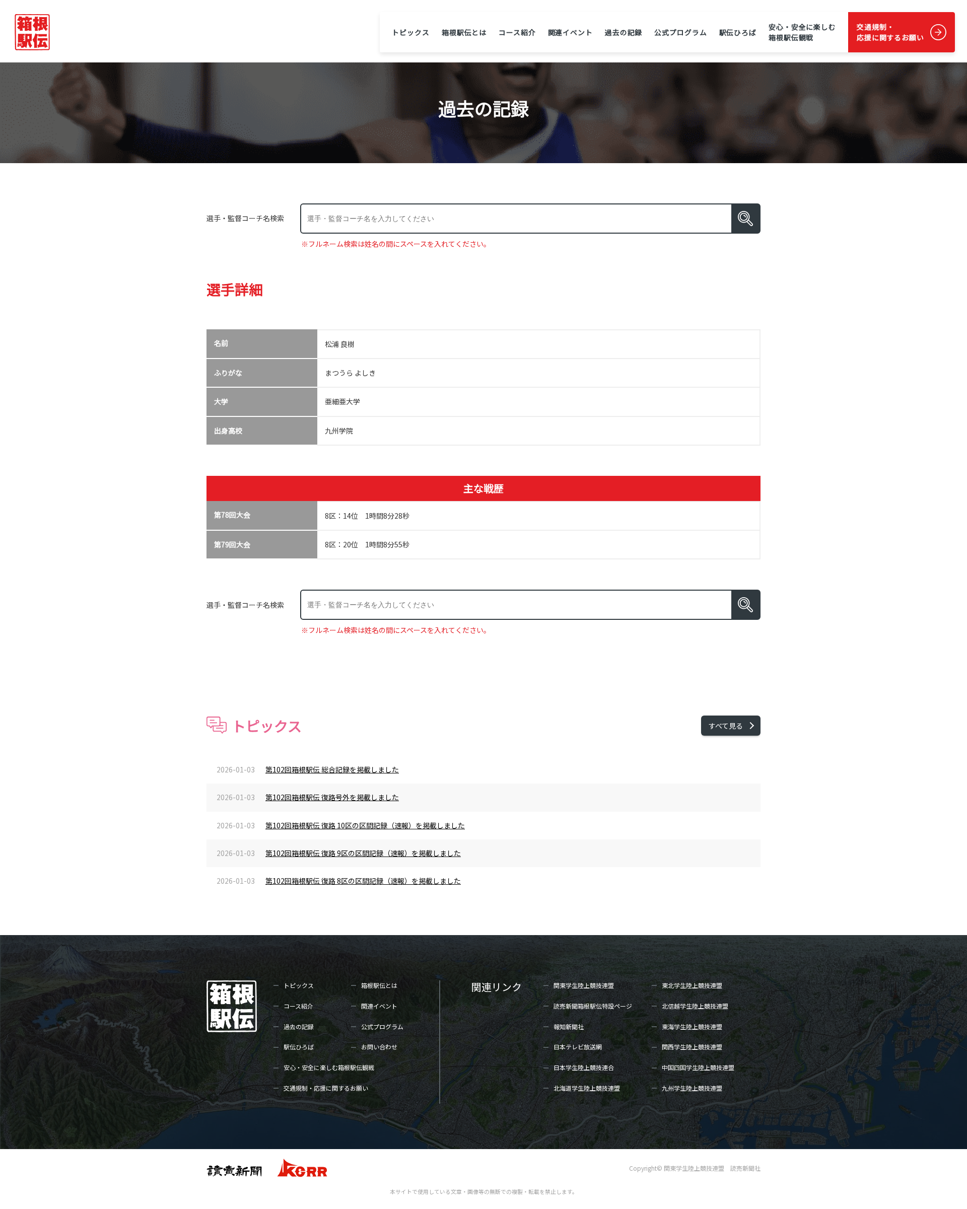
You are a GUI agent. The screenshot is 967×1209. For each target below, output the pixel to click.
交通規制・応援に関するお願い (890, 32)
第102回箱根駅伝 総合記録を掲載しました (332, 769)
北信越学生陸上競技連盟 (695, 1006)
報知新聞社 (569, 1026)
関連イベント (570, 32)
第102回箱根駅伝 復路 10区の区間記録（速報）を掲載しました (365, 825)
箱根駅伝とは (464, 32)
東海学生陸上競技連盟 (692, 1026)
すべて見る (726, 726)
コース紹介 (517, 32)
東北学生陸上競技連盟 (692, 985)
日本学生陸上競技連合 (584, 1067)
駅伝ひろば (737, 32)
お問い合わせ (379, 1046)
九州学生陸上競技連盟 (692, 1088)
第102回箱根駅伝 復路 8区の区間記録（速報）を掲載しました (363, 881)
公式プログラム (680, 32)
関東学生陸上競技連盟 (584, 985)
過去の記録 (623, 32)
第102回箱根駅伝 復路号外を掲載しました (332, 797)
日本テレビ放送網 (578, 1046)
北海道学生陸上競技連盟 (587, 1088)
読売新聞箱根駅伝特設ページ (593, 1006)
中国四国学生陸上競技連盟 (698, 1067)
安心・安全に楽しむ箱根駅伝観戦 (802, 32)
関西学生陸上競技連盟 (692, 1046)
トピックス (410, 32)
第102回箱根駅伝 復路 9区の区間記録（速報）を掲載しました (363, 853)
